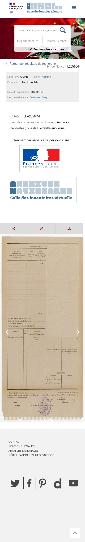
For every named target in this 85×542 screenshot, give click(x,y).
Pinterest (42, 483)
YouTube (73, 483)
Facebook (29, 483)
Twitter (15, 483)
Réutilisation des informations (31, 455)
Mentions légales (21, 446)
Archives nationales (23, 450)
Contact (14, 441)
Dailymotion (57, 483)
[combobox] (38, 42)
